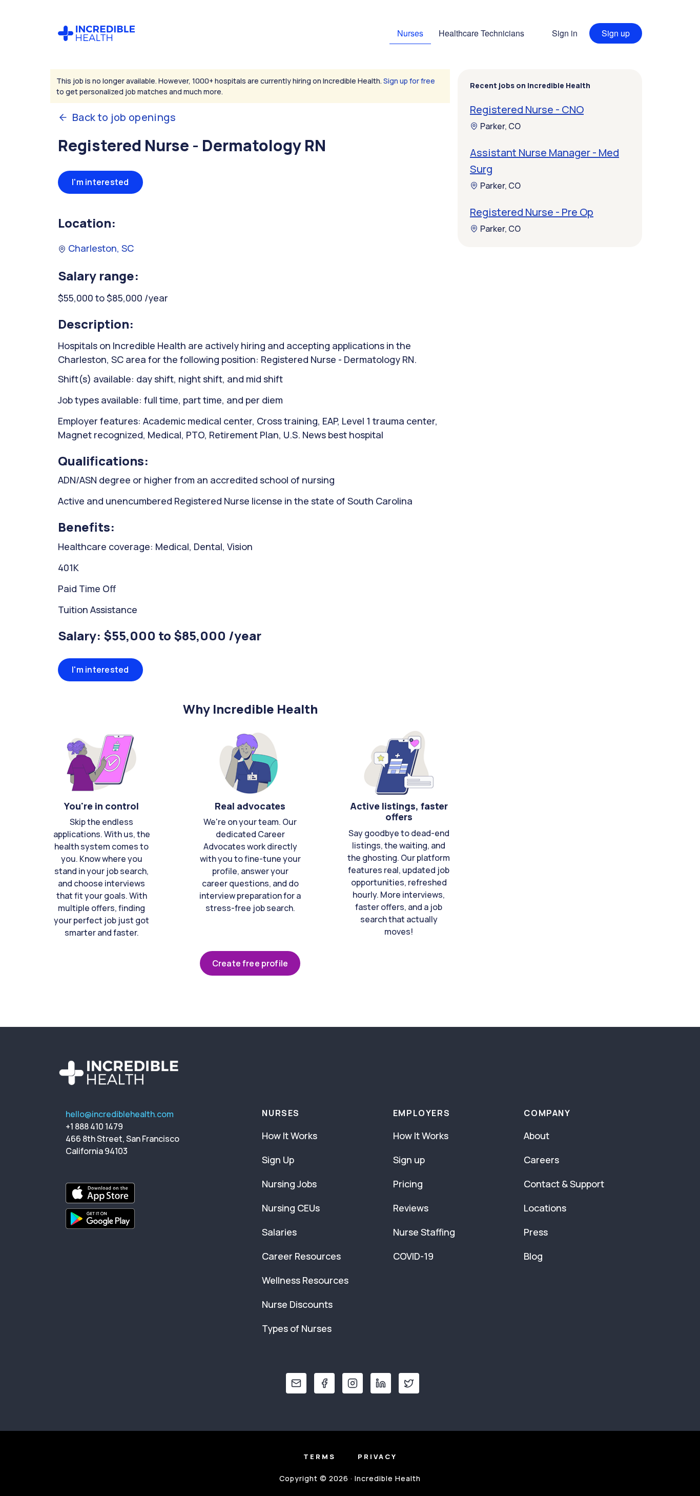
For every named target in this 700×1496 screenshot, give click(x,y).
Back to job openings (124, 117)
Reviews (410, 1208)
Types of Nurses (297, 1328)
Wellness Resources (305, 1280)
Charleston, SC (100, 248)
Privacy (377, 1456)
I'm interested (100, 182)
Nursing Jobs (289, 1184)
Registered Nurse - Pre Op (531, 212)
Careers (541, 1160)
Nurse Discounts (297, 1304)
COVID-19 (413, 1256)
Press (536, 1232)
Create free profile (250, 963)
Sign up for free (409, 81)
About (536, 1135)
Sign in (565, 33)
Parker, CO (500, 126)
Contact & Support (564, 1184)
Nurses (410, 33)
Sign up (616, 33)
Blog (533, 1256)
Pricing (408, 1184)
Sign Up (278, 1160)
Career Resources (301, 1256)
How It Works (289, 1135)
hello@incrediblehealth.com (120, 1114)
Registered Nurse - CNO (527, 109)
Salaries (279, 1232)
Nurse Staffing (424, 1232)
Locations (545, 1208)
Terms (319, 1456)
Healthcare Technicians (481, 33)
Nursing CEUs (291, 1208)
